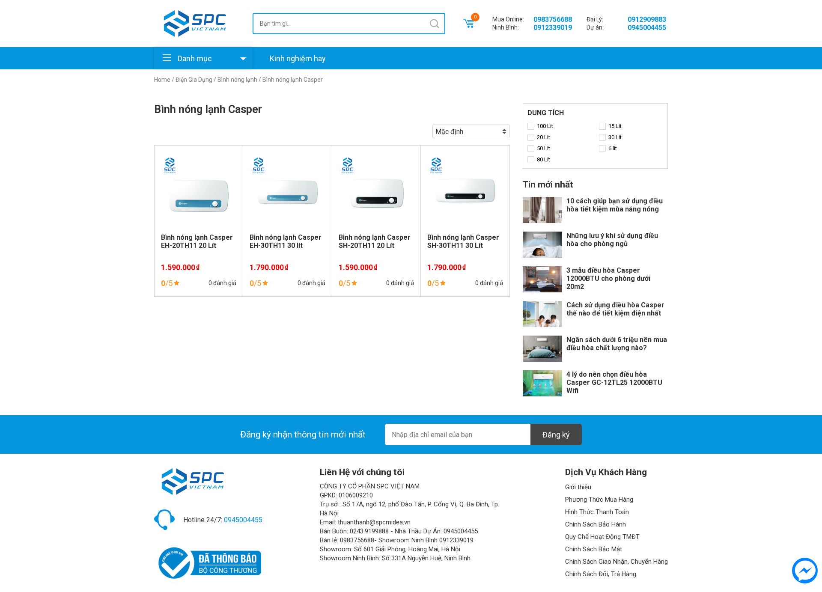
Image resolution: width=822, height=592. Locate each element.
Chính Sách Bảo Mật (593, 549)
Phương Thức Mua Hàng (599, 499)
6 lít (612, 148)
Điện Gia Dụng (194, 79)
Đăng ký (556, 434)
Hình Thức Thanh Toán (597, 512)
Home (162, 79)
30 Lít (615, 137)
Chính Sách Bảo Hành (595, 524)
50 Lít (543, 148)
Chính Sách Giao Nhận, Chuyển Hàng (616, 561)
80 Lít (543, 159)
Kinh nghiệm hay (298, 58)
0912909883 (647, 19)
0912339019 (552, 28)
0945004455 (647, 28)
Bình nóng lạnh (237, 79)
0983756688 (552, 19)
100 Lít (545, 126)
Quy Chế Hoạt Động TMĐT (602, 537)
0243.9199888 (369, 531)
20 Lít (543, 137)
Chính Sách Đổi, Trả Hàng (600, 574)
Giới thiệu (578, 487)
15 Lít (615, 126)
